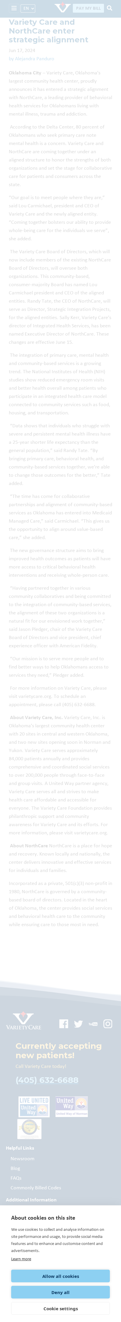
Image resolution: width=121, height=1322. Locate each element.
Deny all (60, 1292)
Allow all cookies (60, 1276)
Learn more (21, 1259)
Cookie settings (60, 1308)
